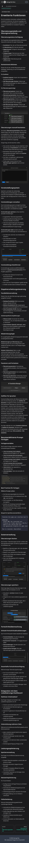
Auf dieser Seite (6, 11)
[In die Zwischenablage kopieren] (26, 517)
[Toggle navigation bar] (2, 2)
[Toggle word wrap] (24, 517)
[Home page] (2, 6)
